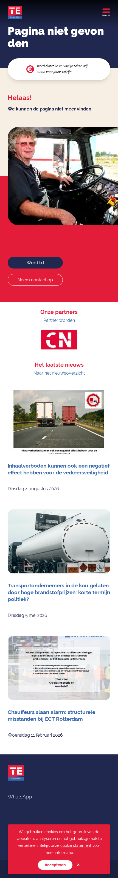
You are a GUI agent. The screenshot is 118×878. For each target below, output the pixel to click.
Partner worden (59, 320)
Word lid (35, 262)
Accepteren (55, 865)
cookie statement (75, 845)
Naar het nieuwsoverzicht (59, 373)
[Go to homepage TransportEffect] (15, 12)
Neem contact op (35, 279)
